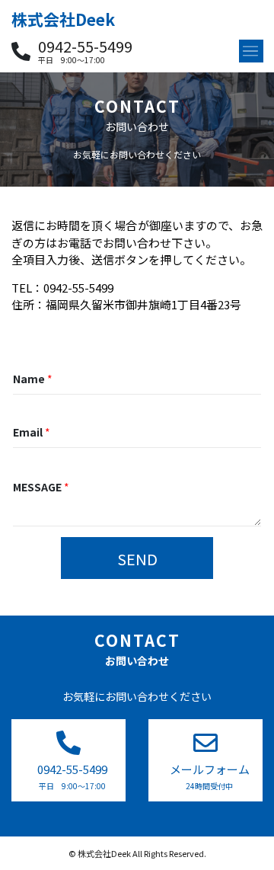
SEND (137, 559)
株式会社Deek (63, 19)
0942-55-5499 (85, 46)
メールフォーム (210, 769)
